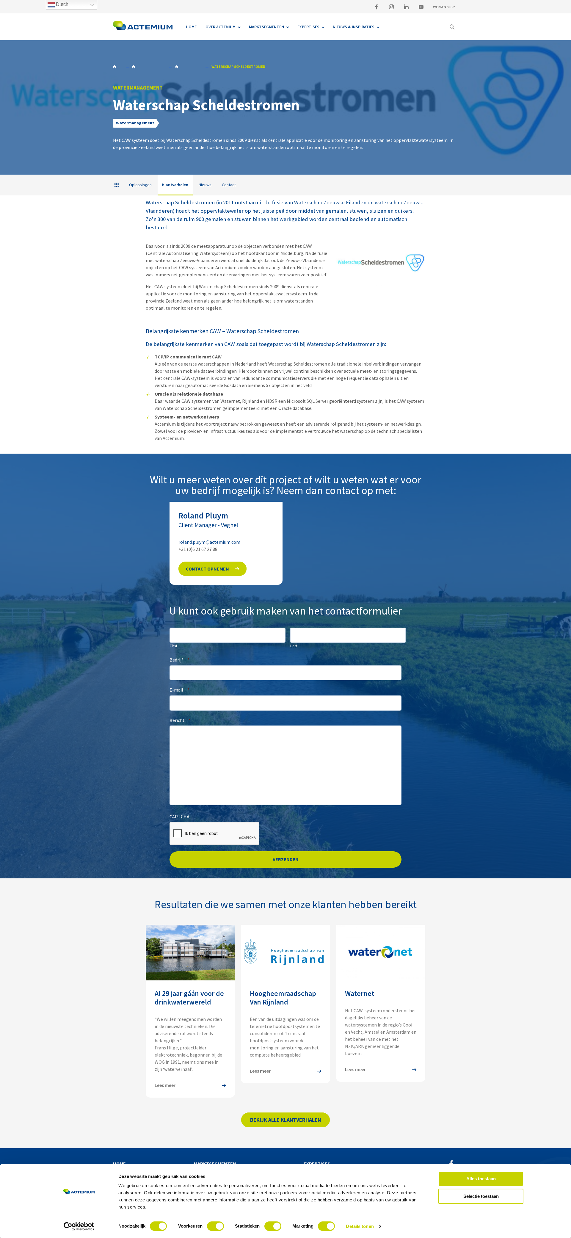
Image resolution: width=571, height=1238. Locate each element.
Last (294, 645)
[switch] (215, 1226)
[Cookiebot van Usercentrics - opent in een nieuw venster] (79, 1226)
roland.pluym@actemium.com (209, 542)
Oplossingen (140, 184)
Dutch (61, 4)
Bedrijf (179, 660)
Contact (229, 184)
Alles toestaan (481, 1178)
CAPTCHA (179, 816)
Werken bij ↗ (444, 6)
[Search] (452, 26)
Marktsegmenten (215, 1164)
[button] (212, 569)
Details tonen (360, 1226)
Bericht (180, 720)
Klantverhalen (188, 66)
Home (118, 66)
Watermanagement (149, 66)
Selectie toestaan (481, 1196)
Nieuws (205, 184)
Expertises (317, 1164)
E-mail (179, 690)
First (173, 645)
